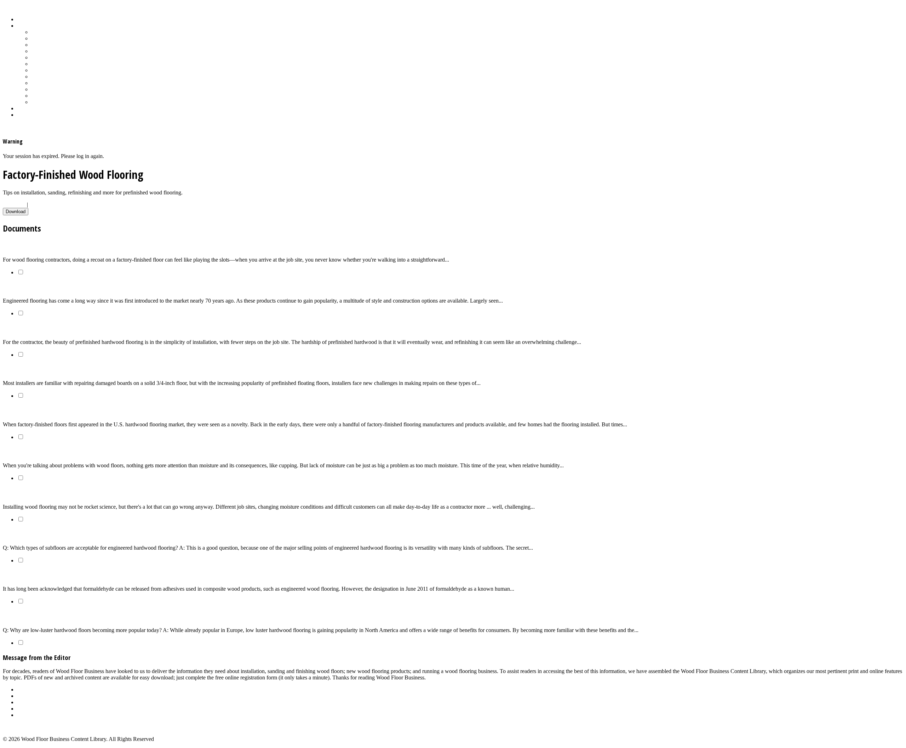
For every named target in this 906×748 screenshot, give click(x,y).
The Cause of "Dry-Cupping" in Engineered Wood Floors (77, 451)
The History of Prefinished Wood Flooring (59, 410)
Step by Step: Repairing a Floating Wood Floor (64, 369)
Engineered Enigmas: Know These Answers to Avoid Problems (85, 286)
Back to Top (16, 727)
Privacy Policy (33, 715)
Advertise (28, 696)
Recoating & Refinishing (59, 64)
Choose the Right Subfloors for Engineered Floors (69, 533)
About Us (28, 689)
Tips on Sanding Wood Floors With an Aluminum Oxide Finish (85, 327)
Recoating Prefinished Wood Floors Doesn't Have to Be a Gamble (90, 245)
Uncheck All (43, 204)
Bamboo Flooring (51, 32)
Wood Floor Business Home (48, 108)
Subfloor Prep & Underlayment (66, 77)
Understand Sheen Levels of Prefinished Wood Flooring (76, 616)
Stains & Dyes (47, 70)
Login (23, 115)
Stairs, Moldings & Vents (59, 83)
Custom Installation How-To (63, 45)
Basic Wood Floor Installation (64, 38)
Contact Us (29, 709)
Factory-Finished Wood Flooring (67, 51)
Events (24, 702)
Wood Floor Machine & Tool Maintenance (78, 96)
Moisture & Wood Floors (59, 57)
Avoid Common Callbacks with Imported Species (67, 492)
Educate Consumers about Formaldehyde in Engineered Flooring (88, 575)
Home (24, 19)
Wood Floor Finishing (55, 89)
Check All (14, 204)
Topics (24, 26)
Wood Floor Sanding (54, 102)
